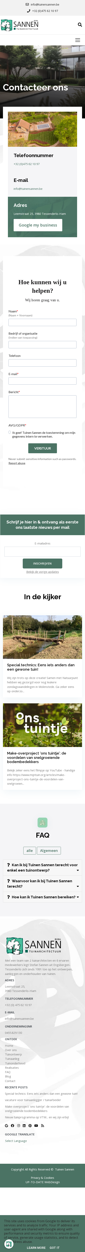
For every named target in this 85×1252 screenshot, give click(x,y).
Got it (55, 1248)
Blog (8, 1076)
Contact (10, 1081)
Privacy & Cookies (42, 1178)
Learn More (36, 1248)
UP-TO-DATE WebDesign (43, 1182)
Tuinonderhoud (15, 1063)
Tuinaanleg (12, 1059)
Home (9, 1045)
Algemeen (49, 850)
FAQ (7, 1072)
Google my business (38, 225)
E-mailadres (42, 543)
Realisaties (12, 1068)
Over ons (11, 1050)
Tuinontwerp (13, 1054)
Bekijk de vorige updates (42, 572)
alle (29, 850)
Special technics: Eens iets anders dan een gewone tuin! (41, 1094)
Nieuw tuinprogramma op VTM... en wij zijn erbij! (37, 1117)
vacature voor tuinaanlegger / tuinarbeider (33, 1100)
